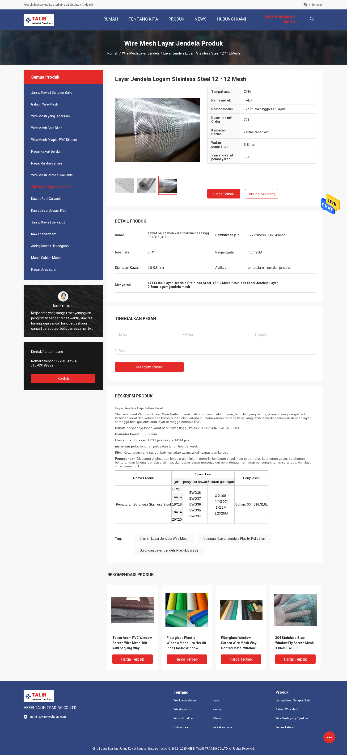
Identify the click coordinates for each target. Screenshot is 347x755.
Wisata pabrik (182, 709)
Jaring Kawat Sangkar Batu (51, 92)
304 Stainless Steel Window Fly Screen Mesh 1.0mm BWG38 (294, 643)
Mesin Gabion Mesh (46, 258)
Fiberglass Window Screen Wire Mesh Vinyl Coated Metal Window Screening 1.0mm (239, 643)
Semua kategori (285, 727)
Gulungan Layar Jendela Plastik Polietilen (234, 538)
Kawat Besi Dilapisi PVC (49, 210)
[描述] (311, 18)
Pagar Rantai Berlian (46, 163)
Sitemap (218, 718)
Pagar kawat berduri (46, 151)
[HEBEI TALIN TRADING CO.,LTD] (39, 20)
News (216, 700)
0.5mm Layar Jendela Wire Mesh (164, 538)
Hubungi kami (182, 727)
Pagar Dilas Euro (43, 269)
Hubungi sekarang (261, 194)
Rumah (112, 53)
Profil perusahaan (185, 700)
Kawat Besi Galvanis (46, 199)
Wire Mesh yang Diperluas (50, 116)
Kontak (63, 378)
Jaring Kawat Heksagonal (50, 246)
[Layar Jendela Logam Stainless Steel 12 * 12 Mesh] (132, 610)
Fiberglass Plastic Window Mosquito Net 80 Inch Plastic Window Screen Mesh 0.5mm (186, 643)
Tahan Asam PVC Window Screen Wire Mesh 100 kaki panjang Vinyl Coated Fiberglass (132, 643)
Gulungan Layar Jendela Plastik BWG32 (169, 550)
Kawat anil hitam (43, 234)
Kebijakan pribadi (223, 727)
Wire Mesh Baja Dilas (46, 128)
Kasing (217, 709)
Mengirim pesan (149, 367)
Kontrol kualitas (184, 718)
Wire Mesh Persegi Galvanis (52, 175)
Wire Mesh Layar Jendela (141, 53)
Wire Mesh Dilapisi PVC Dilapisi (54, 140)
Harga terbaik (223, 194)
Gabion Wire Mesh (44, 104)
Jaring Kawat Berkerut (48, 222)
